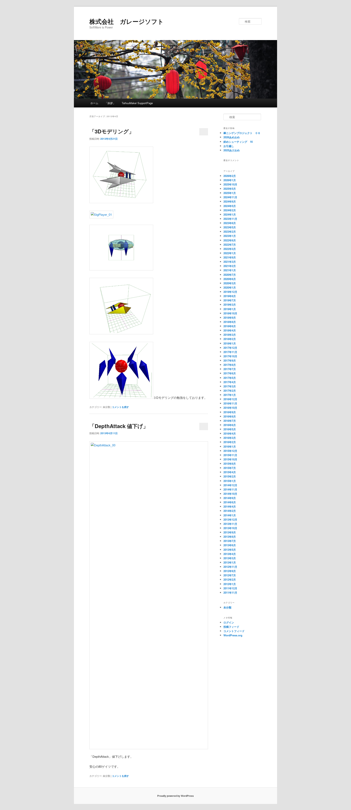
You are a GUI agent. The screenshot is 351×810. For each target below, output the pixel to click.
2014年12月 (230, 485)
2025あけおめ (231, 150)
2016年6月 (229, 425)
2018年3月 (229, 335)
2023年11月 (230, 219)
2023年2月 (229, 231)
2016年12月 (230, 399)
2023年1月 (229, 236)
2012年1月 (229, 584)
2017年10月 (230, 356)
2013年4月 (229, 554)
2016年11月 (230, 403)
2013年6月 (229, 545)
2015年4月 (229, 472)
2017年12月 (230, 348)
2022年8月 (229, 240)
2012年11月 (230, 567)
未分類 (227, 607)
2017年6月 (229, 373)
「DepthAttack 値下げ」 (118, 426)
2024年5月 (229, 206)
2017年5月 (229, 378)
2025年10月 (230, 184)
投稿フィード (231, 627)
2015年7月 (229, 468)
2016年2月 (229, 442)
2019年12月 (230, 292)
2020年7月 (229, 275)
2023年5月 (229, 227)
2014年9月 (229, 498)
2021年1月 (229, 270)
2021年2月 (229, 266)
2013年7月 (229, 541)
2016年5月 (229, 429)
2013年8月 (229, 537)
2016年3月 (229, 438)
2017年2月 (229, 390)
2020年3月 (229, 283)
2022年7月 (229, 244)
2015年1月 (229, 481)
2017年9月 (229, 360)
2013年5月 (229, 550)
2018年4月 (229, 330)
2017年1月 (229, 395)
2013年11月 (230, 524)
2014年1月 (229, 515)
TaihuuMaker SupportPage (137, 103)
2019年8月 (229, 296)
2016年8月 (229, 416)
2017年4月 (229, 382)
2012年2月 (229, 579)
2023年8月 (229, 223)
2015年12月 (230, 451)
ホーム (94, 103)
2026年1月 (229, 180)
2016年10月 (230, 408)
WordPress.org (232, 635)
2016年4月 (229, 433)
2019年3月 (229, 304)
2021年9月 (229, 257)
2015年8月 (229, 464)
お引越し (228, 146)
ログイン (228, 622)
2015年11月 (230, 455)
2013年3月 (229, 558)
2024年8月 (229, 201)
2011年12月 (230, 588)
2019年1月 (229, 309)
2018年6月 (229, 326)
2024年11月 (230, 197)
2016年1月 (229, 446)
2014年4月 (229, 506)
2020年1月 (229, 287)
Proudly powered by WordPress (175, 796)
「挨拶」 (110, 103)
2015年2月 (229, 476)
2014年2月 (229, 511)
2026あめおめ (231, 137)
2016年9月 (229, 412)
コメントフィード (234, 631)
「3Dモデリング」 (111, 131)
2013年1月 (229, 562)
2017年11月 (230, 352)
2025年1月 (229, 193)
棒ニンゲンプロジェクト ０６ (241, 133)
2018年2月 (229, 339)
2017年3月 (229, 386)
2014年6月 (229, 502)
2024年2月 (229, 210)
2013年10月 (230, 528)
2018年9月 (229, 317)
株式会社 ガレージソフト (126, 21)
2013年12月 (230, 519)
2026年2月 (229, 176)
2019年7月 (229, 300)
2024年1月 (229, 214)
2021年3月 (229, 262)
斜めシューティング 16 (238, 142)
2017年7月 (229, 369)
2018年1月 (229, 343)
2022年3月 (229, 249)
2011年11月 (230, 592)
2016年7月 (229, 421)
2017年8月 (229, 365)
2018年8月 (229, 322)
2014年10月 (230, 494)
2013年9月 (229, 532)
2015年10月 (230, 459)
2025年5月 (229, 189)
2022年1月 (229, 253)
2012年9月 (229, 571)
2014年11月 (230, 489)
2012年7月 (229, 575)
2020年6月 (229, 279)
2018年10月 (230, 313)
